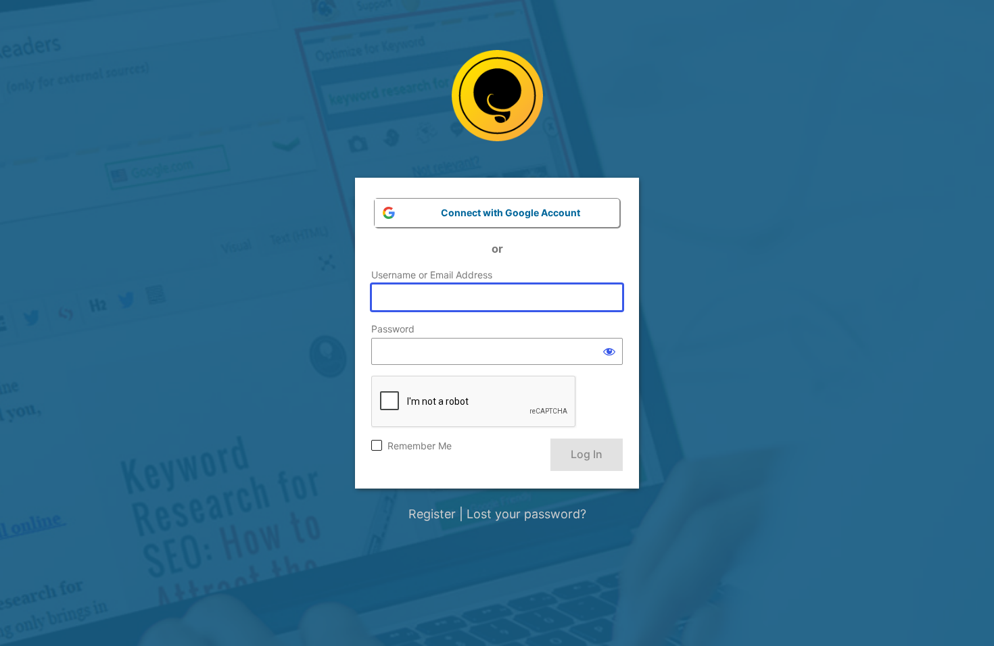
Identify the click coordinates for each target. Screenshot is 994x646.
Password (393, 328)
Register (432, 514)
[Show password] (609, 351)
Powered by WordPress (497, 106)
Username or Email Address (431, 274)
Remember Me (419, 445)
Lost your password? (526, 514)
